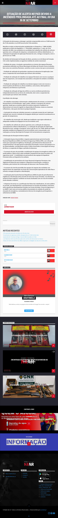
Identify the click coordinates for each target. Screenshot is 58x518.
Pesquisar (5, 220)
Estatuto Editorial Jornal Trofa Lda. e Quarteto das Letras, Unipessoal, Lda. (45, 485)
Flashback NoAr (8, 255)
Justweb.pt (43, 510)
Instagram (25, 475)
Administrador (9, 207)
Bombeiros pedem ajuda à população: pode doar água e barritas (29, 419)
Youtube (25, 477)
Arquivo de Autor (29, 211)
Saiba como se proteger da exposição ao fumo (29, 440)
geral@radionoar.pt (11, 476)
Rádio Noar (14, 197)
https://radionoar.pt (11, 473)
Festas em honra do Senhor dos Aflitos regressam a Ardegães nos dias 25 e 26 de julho (25, 240)
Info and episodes (29, 310)
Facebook (25, 473)
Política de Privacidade (46, 489)
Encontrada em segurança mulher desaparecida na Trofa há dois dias (21, 235)
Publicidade (43, 493)
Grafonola (6, 250)
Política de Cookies (45, 491)
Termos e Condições (45, 495)
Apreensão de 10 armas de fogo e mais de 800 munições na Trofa (19, 237)
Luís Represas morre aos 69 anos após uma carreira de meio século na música (23, 239)
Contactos (42, 496)
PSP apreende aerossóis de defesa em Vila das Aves (16, 233)
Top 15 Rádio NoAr (8, 260)
